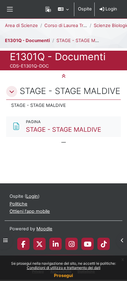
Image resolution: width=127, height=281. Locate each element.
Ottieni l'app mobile (30, 211)
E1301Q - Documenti (27, 40)
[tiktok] (104, 243)
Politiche (18, 204)
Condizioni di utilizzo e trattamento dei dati (63, 267)
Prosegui (63, 275)
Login (110, 9)
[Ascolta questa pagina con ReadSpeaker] (48, 9)
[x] (39, 243)
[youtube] (88, 243)
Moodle (44, 229)
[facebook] (23, 243)
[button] (63, 9)
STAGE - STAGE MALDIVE (83, 40)
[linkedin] (56, 243)
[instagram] (72, 243)
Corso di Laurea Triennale (71, 25)
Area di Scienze (21, 25)
